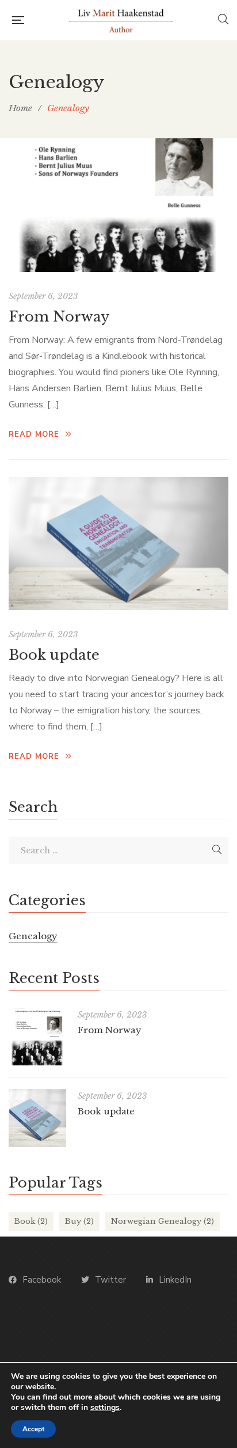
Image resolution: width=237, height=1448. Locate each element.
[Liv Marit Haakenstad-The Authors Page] (121, 20)
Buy (79, 1221)
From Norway (59, 316)
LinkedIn (175, 1280)
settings (105, 1407)
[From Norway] (118, 205)
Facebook (41, 1280)
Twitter (110, 1280)
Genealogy (33, 936)
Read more (34, 434)
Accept (33, 1429)
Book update (54, 655)
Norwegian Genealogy (162, 1221)
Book (31, 1221)
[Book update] (118, 544)
